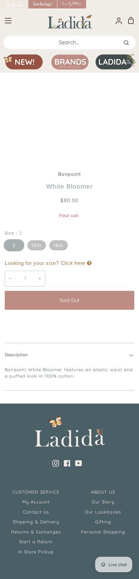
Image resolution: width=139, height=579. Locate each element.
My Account (36, 501)
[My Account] (116, 20)
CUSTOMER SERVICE (36, 492)
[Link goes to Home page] (14, 4)
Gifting (103, 521)
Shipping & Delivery (36, 521)
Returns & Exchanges (36, 531)
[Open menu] (6, 20)
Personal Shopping (103, 531)
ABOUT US (103, 492)
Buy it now (69, 322)
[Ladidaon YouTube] (78, 463)
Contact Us (36, 512)
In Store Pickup (36, 551)
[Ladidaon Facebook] (67, 463)
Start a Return (36, 541)
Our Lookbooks (103, 512)
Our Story (103, 501)
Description (16, 354)
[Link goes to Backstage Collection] (42, 4)
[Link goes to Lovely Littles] (71, 4)
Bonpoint (69, 174)
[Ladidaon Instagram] (55, 463)
